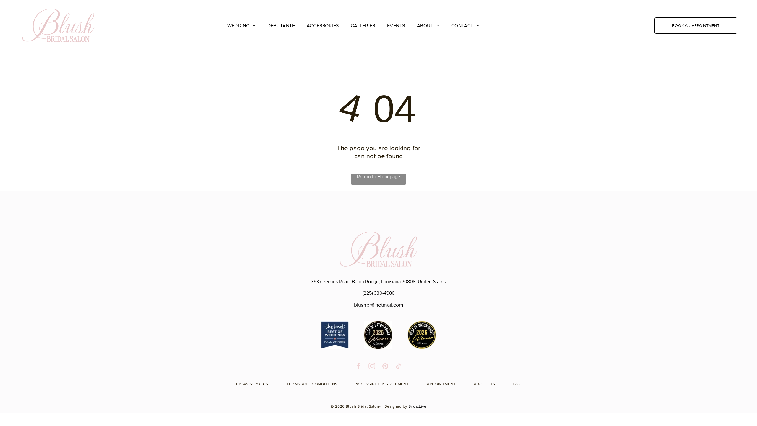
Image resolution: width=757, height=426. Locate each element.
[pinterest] (385, 367)
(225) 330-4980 (379, 293)
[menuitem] (241, 25)
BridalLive (417, 406)
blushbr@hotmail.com (378, 305)
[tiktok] (398, 367)
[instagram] (372, 367)
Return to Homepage (378, 177)
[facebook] (358, 367)
